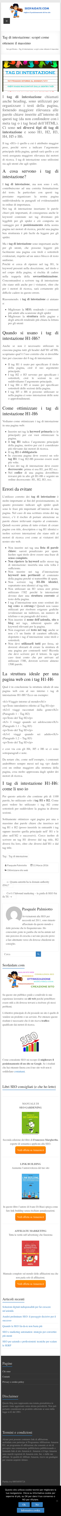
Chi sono (6, 1371)
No (37, 1504)
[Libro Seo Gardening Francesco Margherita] (30, 1113)
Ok (24, 1504)
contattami (19, 1071)
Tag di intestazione (18, 856)
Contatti (6, 1376)
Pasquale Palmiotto (17, 865)
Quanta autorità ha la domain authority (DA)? (25, 883)
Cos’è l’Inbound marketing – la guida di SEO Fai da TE (29, 894)
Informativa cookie (30, 1510)
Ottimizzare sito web (17, 870)
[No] (57, 1500)
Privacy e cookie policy (13, 1381)
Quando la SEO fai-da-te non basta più (22, 1326)
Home (14, 49)
